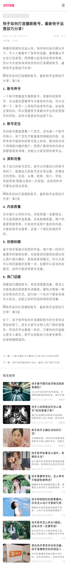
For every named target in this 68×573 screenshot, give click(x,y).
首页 (7, 16)
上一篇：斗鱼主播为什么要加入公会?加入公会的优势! (31, 356)
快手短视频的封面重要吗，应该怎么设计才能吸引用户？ (48, 501)
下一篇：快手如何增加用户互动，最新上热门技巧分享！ (32, 362)
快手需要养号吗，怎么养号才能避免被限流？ (48, 478)
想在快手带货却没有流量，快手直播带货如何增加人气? (48, 547)
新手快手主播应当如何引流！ (46, 432)
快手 (16, 16)
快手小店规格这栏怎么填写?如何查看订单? (46, 408)
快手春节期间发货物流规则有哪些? (48, 385)
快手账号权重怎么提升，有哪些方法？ (48, 455)
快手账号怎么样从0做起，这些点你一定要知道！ (47, 524)
